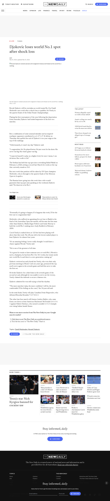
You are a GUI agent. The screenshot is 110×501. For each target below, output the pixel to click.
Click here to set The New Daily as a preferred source (31, 319)
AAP (10, 58)
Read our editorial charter (67, 465)
